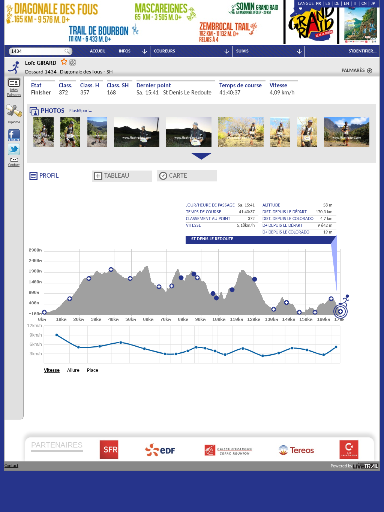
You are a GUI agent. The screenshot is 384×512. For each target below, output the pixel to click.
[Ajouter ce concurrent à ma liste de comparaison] (72, 62)
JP (373, 3)
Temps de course (240, 86)
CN (364, 3)
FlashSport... (80, 111)
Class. (65, 86)
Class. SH (118, 86)
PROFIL (49, 176)
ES (328, 3)
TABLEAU (116, 176)
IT (355, 3)
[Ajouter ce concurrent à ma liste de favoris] (64, 61)
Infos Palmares (14, 92)
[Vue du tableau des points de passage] (98, 176)
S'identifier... (362, 51)
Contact (14, 165)
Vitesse (278, 86)
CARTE (178, 176)
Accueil (97, 51)
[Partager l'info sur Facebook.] (14, 135)
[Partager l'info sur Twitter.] (14, 149)
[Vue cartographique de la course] (163, 176)
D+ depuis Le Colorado (285, 232)
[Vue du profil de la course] (33, 176)
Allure (73, 370)
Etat (36, 86)
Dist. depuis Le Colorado (288, 219)
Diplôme (14, 122)
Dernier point (153, 86)
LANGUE (307, 3)
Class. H (89, 86)
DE (336, 3)
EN (346, 3)
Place (92, 370)
